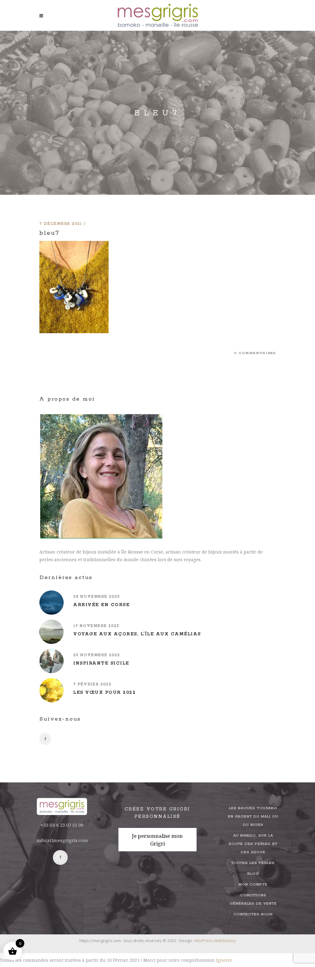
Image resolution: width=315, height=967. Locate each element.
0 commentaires (255, 353)
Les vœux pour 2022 (104, 692)
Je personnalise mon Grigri (157, 839)
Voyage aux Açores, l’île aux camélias (137, 634)
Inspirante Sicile (101, 663)
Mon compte (253, 884)
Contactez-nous (253, 914)
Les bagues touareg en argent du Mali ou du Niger (253, 816)
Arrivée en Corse (101, 605)
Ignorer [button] (224, 960)
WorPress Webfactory (215, 940)
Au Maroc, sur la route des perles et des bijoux (253, 843)
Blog (253, 873)
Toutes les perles (253, 863)
